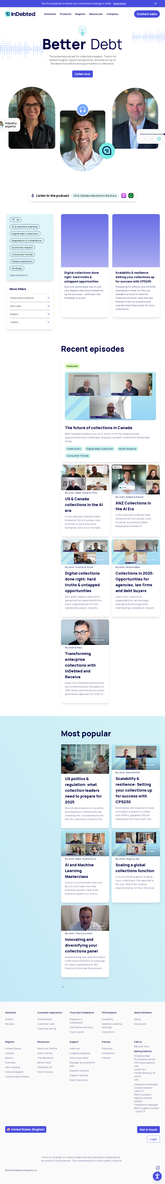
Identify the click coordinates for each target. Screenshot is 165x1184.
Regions (80, 14)
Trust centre (77, 1031)
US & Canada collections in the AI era (95, 195)
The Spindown (45, 1057)
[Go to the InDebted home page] (20, 14)
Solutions (50, 14)
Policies (106, 1057)
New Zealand (12, 1067)
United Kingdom (14, 1071)
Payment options (79, 1070)
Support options (79, 1075)
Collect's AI (108, 1031)
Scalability (107, 1019)
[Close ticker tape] (155, 3)
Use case (15, 306)
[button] (157, 1176)
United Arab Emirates (17, 1076)
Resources (96, 14)
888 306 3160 (141, 1046)
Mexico (9, 1057)
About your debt (79, 1057)
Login (153, 1139)
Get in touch (148, 1129)
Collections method (22, 298)
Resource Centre (47, 1048)
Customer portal (46, 1028)
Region (14, 314)
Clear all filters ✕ (19, 275)
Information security (81, 1027)
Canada (9, 1053)
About (137, 1019)
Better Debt (44, 1062)
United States (13, 1048)
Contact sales (147, 14)
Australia (10, 1062)
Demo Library (44, 1053)
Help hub (75, 1048)
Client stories (45, 1071)
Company (112, 14)
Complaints (108, 1053)
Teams (14, 322)
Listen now (82, 74)
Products (65, 14)
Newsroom (140, 1023)
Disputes (107, 1048)
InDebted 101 (44, 1067)
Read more (119, 3)
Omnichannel (44, 1019)
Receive (10, 1023)
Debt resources (79, 1079)
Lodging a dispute (80, 1053)
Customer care (46, 1023)
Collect (9, 1019)
